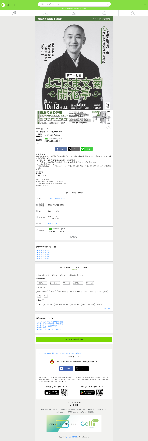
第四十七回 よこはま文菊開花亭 (47, 326)
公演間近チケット (78, 283)
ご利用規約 (63, 409)
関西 (72, 304)
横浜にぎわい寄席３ (43, 254)
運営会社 (91, 412)
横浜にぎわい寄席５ (43, 258)
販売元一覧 (91, 409)
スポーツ (52, 291)
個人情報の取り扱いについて (49, 409)
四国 (83, 304)
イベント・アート (88, 291)
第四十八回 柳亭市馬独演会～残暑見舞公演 (50, 324)
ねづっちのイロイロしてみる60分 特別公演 (50, 322)
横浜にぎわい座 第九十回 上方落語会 (49, 330)
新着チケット (89, 283)
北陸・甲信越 (58, 304)
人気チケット (66, 283)
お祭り (39, 296)
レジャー (98, 291)
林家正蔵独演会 (41, 328)
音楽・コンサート (42, 291)
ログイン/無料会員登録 (74, 339)
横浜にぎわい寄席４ (43, 256)
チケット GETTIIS (71, 437)
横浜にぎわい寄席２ (43, 252)
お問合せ (83, 412)
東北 (45, 304)
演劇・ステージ (62, 291)
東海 (67, 304)
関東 (51, 304)
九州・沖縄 (91, 304)
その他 (46, 296)
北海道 (39, 304)
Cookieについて (60, 412)
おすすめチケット (55, 283)
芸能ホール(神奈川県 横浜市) (56, 199)
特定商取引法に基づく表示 (77, 409)
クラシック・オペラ (75, 291)
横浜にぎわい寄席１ (43, 250)
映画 (105, 291)
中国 (78, 304)
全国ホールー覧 (101, 409)
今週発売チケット (42, 283)
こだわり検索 (106, 308)
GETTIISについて (72, 412)
